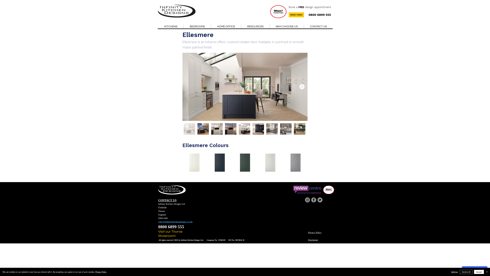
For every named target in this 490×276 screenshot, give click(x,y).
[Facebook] (313, 199)
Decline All (466, 272)
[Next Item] (302, 86)
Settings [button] (454, 272)
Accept (479, 272)
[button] (255, 27)
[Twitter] (319, 199)
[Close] (486, 272)
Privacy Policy (100, 272)
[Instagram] (307, 199)
